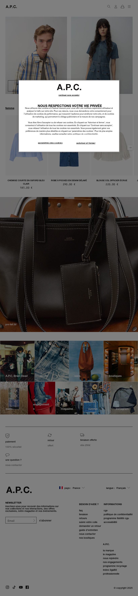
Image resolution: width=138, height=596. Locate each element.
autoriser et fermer (85, 143)
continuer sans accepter (69, 95)
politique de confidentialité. (85, 134)
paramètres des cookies (50, 143)
